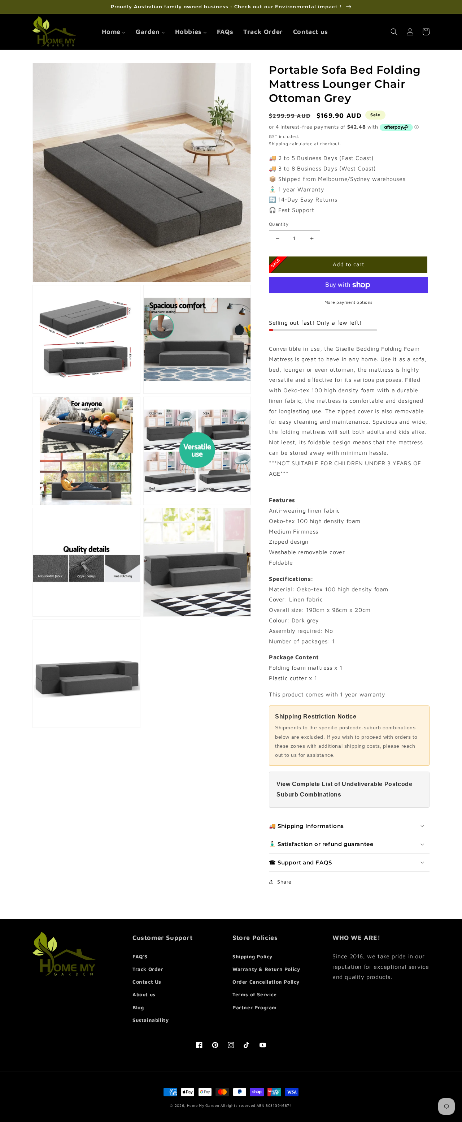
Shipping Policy (252, 956)
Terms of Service (254, 994)
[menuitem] (114, 31)
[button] (394, 32)
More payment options (348, 302)
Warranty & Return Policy (266, 969)
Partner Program (254, 1007)
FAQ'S (140, 956)
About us (144, 994)
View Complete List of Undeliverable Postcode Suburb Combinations (344, 789)
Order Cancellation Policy (266, 982)
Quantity (278, 224)
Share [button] (284, 882)
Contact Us (146, 982)
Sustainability (150, 1020)
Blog (138, 1007)
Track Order (148, 969)
